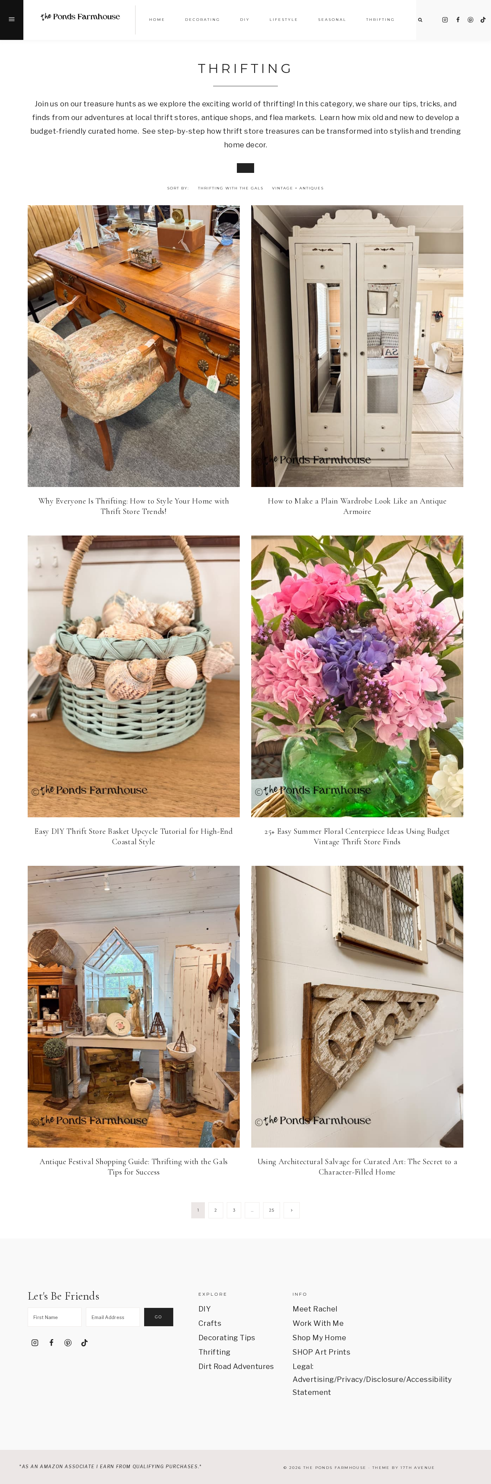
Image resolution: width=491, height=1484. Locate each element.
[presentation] (134, 346)
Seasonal (332, 19)
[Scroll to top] (475, 1394)
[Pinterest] (470, 20)
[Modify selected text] (245, 168)
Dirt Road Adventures (236, 1366)
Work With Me (318, 1323)
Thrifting (214, 1352)
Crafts (209, 1323)
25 (271, 1210)
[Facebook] (458, 20)
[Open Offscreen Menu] (11, 20)
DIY (204, 1309)
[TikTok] (483, 20)
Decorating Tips (227, 1337)
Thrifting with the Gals (230, 188)
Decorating (202, 19)
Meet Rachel (315, 1309)
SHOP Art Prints (321, 1352)
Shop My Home (319, 1337)
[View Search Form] (420, 20)
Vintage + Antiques (298, 188)
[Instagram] (445, 20)
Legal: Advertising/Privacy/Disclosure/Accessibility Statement (331, 1379)
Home (157, 19)
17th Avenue (417, 1467)
